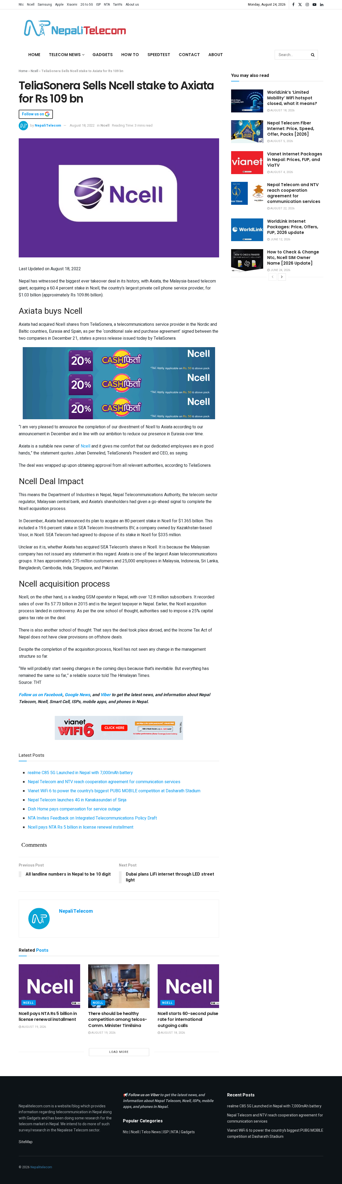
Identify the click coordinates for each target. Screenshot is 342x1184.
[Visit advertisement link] (119, 359)
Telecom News (65, 54)
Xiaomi (72, 4)
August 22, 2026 (282, 208)
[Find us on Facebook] (293, 4)
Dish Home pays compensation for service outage (74, 809)
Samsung (45, 4)
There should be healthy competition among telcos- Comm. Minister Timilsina (117, 1019)
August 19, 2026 (33, 1027)
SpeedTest (158, 54)
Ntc (21, 4)
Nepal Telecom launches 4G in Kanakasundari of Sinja (77, 800)
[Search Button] (313, 55)
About (215, 54)
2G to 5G (86, 4)
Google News (77, 695)
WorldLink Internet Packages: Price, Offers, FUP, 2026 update (292, 226)
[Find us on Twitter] (300, 4)
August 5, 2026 (281, 141)
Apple (59, 4)
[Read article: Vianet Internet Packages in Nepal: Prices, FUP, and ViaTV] (247, 162)
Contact (189, 54)
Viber (105, 695)
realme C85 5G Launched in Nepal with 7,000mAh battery (80, 773)
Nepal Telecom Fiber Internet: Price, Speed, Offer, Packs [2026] (290, 128)
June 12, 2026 (280, 239)
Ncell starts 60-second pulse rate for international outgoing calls (188, 1019)
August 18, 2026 (172, 1032)
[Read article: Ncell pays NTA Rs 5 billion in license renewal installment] (49, 986)
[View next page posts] (282, 277)
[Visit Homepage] (73, 28)
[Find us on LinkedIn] (321, 4)
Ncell (30, 4)
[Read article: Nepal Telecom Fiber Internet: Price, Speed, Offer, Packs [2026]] (247, 131)
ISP (98, 4)
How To (130, 54)
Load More (119, 1052)
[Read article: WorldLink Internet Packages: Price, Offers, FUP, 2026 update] (247, 229)
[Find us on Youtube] (314, 4)
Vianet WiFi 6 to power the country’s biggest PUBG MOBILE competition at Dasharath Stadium (114, 791)
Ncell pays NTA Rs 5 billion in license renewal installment (80, 827)
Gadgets (102, 54)
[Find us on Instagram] (307, 4)
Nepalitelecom (41, 1167)
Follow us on (33, 114)
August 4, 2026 (281, 172)
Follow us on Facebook (41, 695)
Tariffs (117, 4)
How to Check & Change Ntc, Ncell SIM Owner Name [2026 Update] (293, 257)
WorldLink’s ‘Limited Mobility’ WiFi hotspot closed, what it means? (292, 97)
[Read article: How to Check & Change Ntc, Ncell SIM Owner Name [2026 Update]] (247, 260)
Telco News (151, 1132)
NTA (107, 4)
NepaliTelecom (48, 125)
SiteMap (26, 1142)
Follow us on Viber (144, 1095)
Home (34, 54)
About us (132, 4)
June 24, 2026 (280, 270)
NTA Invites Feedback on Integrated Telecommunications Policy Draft (92, 818)
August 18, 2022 (82, 125)
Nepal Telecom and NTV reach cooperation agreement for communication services (104, 782)
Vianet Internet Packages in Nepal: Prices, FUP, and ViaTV (294, 159)
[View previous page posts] (273, 277)
